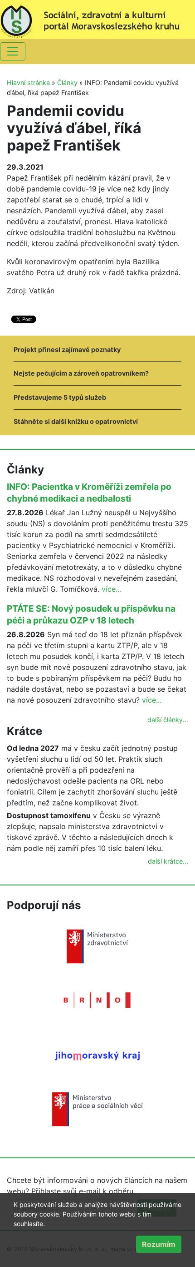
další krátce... (168, 861)
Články (67, 82)
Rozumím (159, 1244)
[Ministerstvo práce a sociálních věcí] (97, 1108)
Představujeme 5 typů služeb (60, 397)
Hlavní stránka (28, 82)
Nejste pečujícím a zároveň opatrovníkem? (81, 373)
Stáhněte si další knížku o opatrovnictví (76, 421)
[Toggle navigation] (12, 51)
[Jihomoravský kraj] (97, 1055)
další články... (167, 720)
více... (111, 588)
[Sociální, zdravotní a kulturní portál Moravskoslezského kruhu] (97, 18)
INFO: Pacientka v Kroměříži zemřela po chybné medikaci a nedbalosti (89, 492)
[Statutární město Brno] (97, 999)
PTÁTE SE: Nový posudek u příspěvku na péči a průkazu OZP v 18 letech (91, 614)
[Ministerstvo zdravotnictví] (97, 945)
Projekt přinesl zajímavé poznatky (67, 349)
